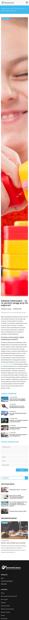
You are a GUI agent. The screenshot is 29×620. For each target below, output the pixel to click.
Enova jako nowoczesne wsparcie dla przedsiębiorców (18, 435)
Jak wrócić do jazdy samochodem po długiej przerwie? (18, 428)
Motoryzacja (4, 618)
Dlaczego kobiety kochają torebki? (18, 511)
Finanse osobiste (5, 606)
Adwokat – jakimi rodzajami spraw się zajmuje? (13, 543)
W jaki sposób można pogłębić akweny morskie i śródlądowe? (17, 399)
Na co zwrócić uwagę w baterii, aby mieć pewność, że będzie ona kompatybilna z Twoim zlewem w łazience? (18, 504)
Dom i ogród (4, 599)
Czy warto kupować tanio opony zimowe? (17, 414)
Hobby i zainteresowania (7, 609)
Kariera (3, 615)
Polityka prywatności (7, 581)
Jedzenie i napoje (5, 612)
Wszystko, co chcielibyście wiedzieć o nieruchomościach (18, 421)
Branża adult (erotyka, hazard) (9, 596)
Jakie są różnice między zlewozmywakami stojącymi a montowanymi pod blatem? (16, 497)
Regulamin (4, 584)
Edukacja (3, 602)
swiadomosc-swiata (6, 308)
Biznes (2, 593)
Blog (2, 578)
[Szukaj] (26, 478)
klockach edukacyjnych (7, 364)
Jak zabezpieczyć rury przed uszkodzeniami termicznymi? (17, 406)
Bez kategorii (5, 18)
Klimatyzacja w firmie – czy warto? (17, 489)
